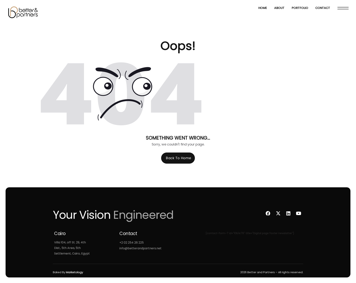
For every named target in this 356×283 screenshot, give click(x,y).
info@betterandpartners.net (140, 248)
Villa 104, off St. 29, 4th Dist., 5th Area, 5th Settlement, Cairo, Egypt (72, 248)
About (279, 8)
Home (262, 8)
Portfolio (300, 8)
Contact (322, 8)
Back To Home (178, 158)
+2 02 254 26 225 (131, 242)
